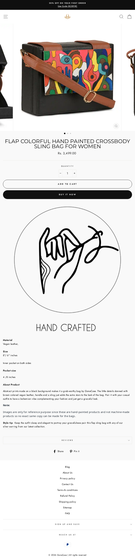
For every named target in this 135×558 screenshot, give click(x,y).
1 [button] (65, 134)
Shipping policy (67, 501)
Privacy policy (67, 478)
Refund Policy (67, 496)
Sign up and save (67, 524)
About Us (67, 472)
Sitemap (67, 507)
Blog (67, 467)
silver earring (10, 426)
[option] (67, 5)
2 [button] (68, 134)
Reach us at (67, 534)
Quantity (67, 166)
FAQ (67, 513)
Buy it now (67, 194)
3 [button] (71, 134)
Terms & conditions (67, 490)
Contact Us (67, 484)
